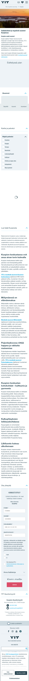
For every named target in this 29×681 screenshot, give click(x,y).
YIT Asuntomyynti (8, 594)
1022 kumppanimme (12, 654)
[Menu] (26, 2)
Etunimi (5, 508)
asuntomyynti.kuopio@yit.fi (16, 608)
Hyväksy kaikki (21, 673)
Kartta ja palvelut (8, 128)
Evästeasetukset (14, 678)
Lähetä (14, 584)
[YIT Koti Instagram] (12, 631)
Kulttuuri (7, 157)
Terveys (7, 147)
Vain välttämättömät (8, 673)
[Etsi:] (26, 648)
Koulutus (7, 140)
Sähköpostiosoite (8, 532)
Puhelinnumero (8, 524)
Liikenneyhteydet (9, 154)
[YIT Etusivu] (5, 2)
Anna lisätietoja (10, 572)
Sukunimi (6, 516)
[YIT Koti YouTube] (16, 631)
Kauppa (7, 143)
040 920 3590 (13, 605)
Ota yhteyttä (6, 485)
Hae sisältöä (14, 644)
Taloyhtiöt (5, 106)
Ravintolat (7, 150)
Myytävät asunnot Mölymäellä (11, 320)
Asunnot (14, 106)
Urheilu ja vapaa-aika (10, 161)
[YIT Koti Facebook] (8, 631)
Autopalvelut (8, 164)
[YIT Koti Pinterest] (20, 631)
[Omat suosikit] (22, 2)
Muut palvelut (8, 168)
